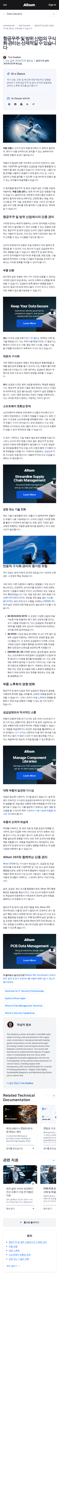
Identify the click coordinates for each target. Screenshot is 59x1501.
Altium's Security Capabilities (20, 1013)
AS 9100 (8, 601)
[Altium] (29, 5)
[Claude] (21, 104)
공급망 (47, 451)
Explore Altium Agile (15, 998)
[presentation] (53, 1095)
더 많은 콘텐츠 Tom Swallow (20, 1083)
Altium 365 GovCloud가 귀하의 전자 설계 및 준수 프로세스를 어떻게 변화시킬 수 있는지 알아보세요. (29, 978)
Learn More (29, 323)
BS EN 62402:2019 (15, 597)
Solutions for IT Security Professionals (24, 991)
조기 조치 (19, 732)
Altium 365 (8, 863)
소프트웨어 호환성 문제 (20, 1254)
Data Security (14, 13)
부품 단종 (13, 1246)
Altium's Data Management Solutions (24, 1005)
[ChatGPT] (9, 104)
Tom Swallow (14, 57)
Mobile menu (5, 5)
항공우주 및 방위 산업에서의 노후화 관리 (28, 1242)
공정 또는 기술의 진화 (19, 1259)
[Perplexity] (15, 104)
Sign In (52, 4)
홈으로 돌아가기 (31, 1222)
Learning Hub (9, 25)
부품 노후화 (38, 697)
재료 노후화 (14, 1250)
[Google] (27, 104)
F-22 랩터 (33, 338)
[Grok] (33, 104)
